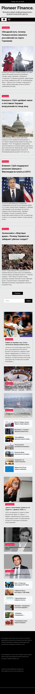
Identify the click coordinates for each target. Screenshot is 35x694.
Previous (17, 293)
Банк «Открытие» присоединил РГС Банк (22, 584)
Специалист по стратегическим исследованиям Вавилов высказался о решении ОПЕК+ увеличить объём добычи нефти (22, 461)
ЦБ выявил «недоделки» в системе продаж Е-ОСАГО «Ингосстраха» (22, 606)
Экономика (5, 27)
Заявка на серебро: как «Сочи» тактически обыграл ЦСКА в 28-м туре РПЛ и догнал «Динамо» (17, 344)
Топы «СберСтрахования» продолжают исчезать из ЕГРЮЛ (17, 575)
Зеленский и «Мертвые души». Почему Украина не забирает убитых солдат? (15, 236)
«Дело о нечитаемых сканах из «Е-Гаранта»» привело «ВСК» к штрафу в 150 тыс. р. (17, 509)
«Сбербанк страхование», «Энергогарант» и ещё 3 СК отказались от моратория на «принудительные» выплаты (22, 614)
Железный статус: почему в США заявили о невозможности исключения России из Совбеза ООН (18, 387)
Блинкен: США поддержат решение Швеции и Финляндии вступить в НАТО (16, 168)
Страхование (10, 504)
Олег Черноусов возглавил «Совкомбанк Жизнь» (18, 548)
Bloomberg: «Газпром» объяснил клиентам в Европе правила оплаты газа (22, 430)
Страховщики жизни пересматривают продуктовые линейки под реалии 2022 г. (22, 622)
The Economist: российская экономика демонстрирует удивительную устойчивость (22, 445)
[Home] (4, 19)
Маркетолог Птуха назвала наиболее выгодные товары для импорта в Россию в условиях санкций (21, 468)
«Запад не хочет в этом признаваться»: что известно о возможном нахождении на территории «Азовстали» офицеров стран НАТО (17, 414)
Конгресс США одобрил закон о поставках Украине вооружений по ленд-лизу (17, 103)
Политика (5, 96)
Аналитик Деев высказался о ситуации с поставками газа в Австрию (22, 453)
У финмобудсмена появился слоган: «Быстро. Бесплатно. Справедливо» (21, 599)
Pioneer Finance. (17, 8)
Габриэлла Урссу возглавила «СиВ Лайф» (22, 591)
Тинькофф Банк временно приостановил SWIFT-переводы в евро (22, 438)
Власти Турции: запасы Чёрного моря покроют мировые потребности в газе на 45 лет (22, 423)
